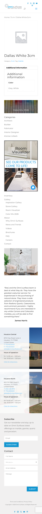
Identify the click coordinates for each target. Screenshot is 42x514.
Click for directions (10, 362)
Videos (9, 228)
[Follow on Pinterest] (32, 5)
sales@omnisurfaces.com (13, 349)
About (7, 218)
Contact (7, 244)
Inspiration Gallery (14, 202)
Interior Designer (11, 132)
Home (6, 17)
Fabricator (8, 128)
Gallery (7, 199)
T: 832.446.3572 (9, 389)
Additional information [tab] (16, 68)
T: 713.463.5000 (9, 344)
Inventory (8, 196)
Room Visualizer (13, 210)
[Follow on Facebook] (14, 511)
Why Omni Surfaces (14, 221)
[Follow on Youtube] (36, 3)
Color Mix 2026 (12, 214)
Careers (9, 240)
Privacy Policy (28, 501)
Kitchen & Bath (10, 136)
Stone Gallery (11, 206)
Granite (20, 61)
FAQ (7, 236)
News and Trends (13, 225)
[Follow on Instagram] (17, 511)
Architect (8, 121)
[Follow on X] (21, 511)
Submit (32, 489)
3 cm (13, 17)
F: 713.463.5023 (9, 347)
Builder (7, 125)
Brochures (10, 232)
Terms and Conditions (16, 501)
